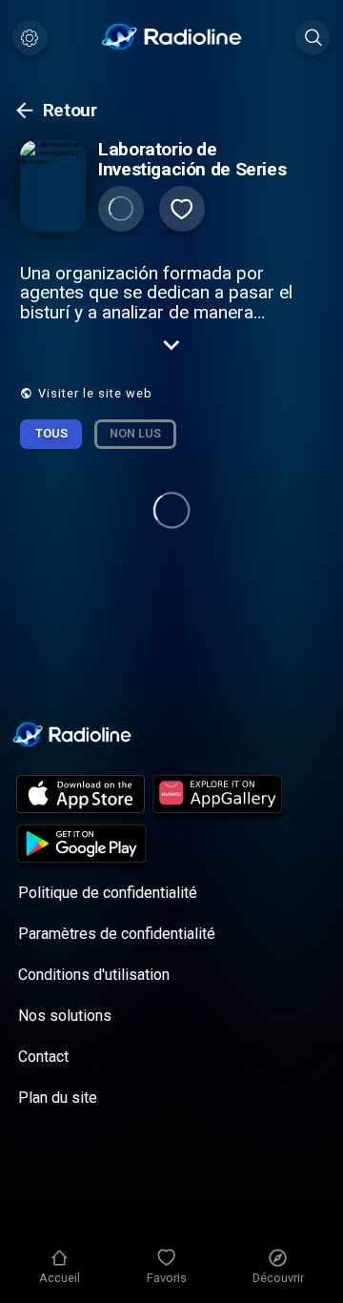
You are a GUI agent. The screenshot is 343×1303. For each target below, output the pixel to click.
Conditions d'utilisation (94, 975)
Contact (43, 1057)
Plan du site (57, 1098)
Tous (51, 433)
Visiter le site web (95, 393)
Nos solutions (64, 1016)
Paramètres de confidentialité (116, 934)
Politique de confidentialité (107, 893)
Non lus (135, 433)
